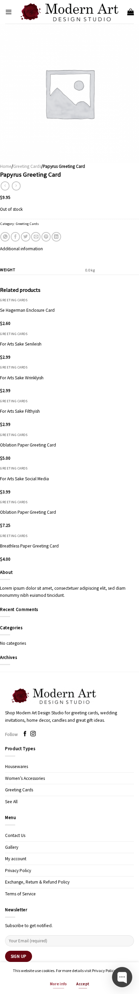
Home (5, 166)
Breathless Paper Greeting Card (29, 546)
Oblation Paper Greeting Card (28, 445)
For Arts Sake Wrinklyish (22, 378)
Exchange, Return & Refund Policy (37, 882)
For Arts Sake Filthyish (20, 411)
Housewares (16, 766)
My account (15, 859)
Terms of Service (20, 894)
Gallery (11, 847)
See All (11, 802)
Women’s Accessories (25, 778)
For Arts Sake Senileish (20, 344)
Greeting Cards (27, 166)
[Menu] (8, 12)
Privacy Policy (18, 870)
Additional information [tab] (21, 249)
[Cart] (130, 11)
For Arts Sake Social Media (24, 479)
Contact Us (15, 835)
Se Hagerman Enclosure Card (27, 310)
